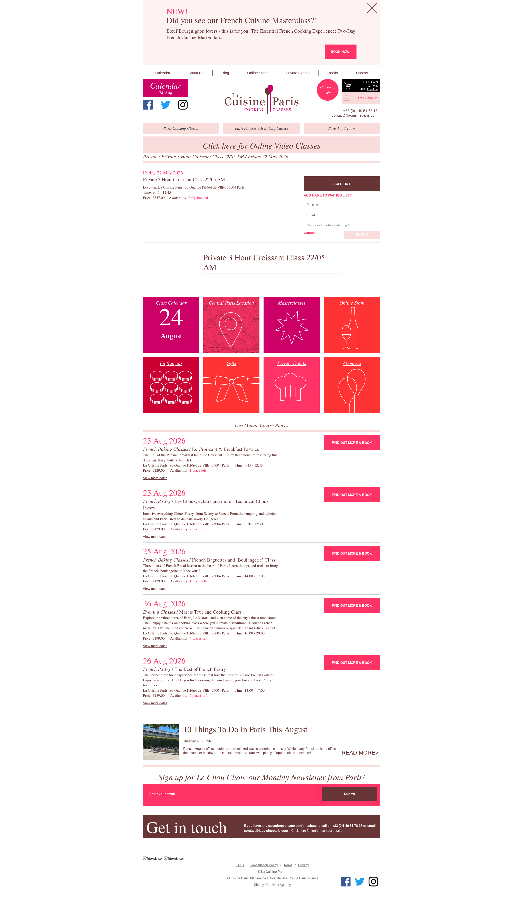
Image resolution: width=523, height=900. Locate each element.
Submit (362, 234)
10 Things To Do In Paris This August (245, 729)
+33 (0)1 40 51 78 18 (360, 111)
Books (333, 73)
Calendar (162, 73)
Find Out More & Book (352, 442)
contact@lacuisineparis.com (355, 115)
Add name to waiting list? (328, 195)
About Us (195, 73)
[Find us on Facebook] (148, 105)
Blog (225, 73)
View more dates (155, 478)
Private (151, 156)
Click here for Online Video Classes (262, 145)
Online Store (257, 73)
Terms (288, 865)
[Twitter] (165, 105)
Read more (358, 753)
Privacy (303, 865)
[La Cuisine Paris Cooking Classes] (261, 100)
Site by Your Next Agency (272, 885)
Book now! (340, 52)
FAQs (240, 865)
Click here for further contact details (316, 830)
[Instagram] (183, 105)
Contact (362, 73)
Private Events (298, 73)
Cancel (309, 233)
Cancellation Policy (264, 865)
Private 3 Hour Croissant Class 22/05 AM (203, 156)
